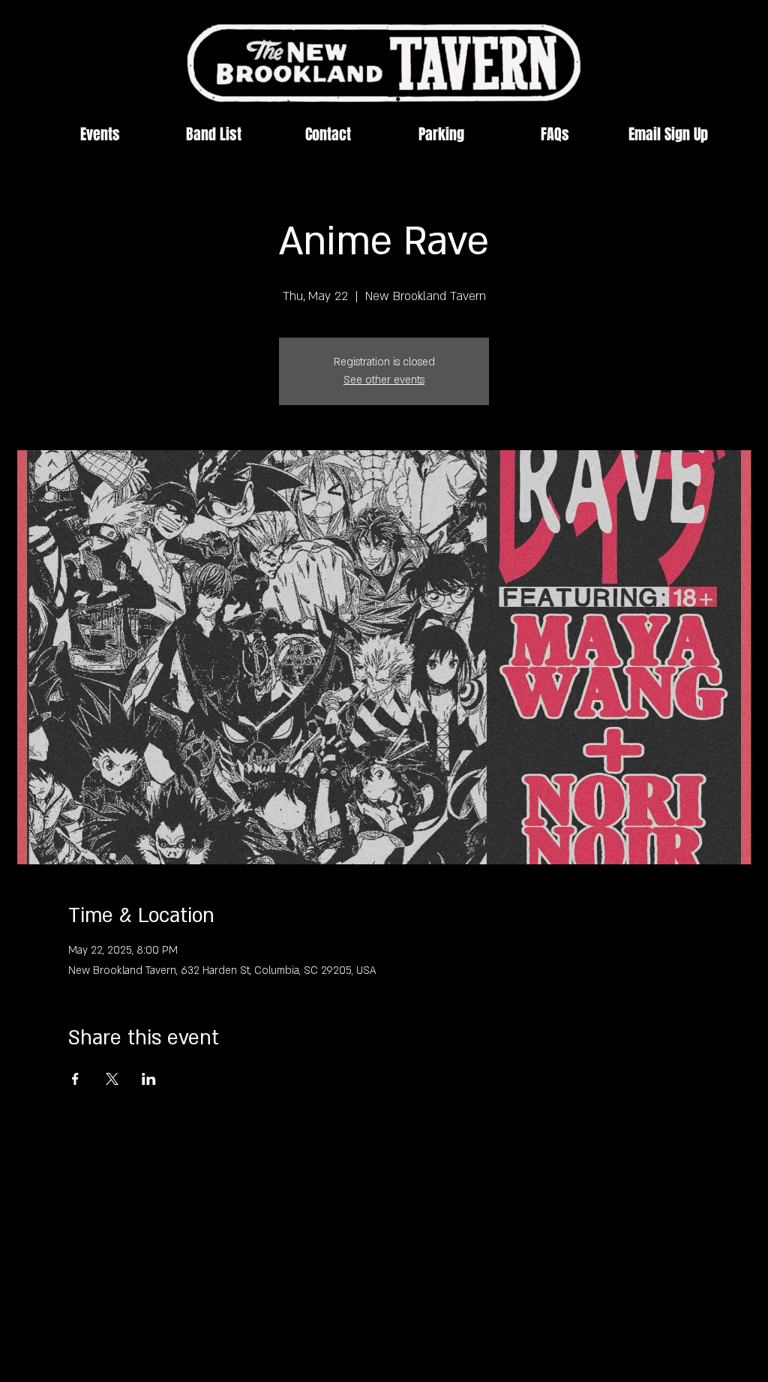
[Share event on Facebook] (75, 1079)
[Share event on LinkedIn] (149, 1079)
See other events (384, 380)
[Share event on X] (112, 1079)
